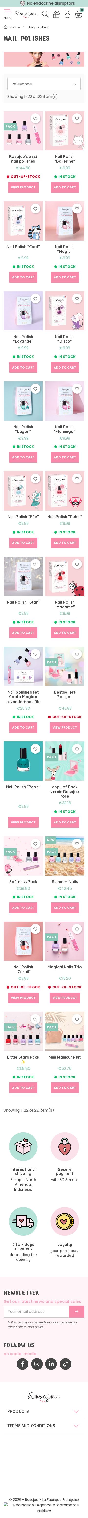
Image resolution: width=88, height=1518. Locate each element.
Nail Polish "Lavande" (23, 339)
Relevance (21, 84)
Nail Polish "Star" (23, 602)
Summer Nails (65, 882)
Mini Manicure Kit (65, 1057)
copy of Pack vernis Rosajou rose (64, 792)
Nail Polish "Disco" (65, 339)
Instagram (37, 1364)
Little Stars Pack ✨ (23, 1059)
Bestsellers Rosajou (65, 694)
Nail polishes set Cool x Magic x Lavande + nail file (23, 697)
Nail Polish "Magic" (65, 249)
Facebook (22, 1364)
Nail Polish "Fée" (23, 516)
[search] (45, 14)
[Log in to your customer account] (67, 14)
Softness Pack (23, 882)
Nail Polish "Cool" (23, 246)
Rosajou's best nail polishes (23, 159)
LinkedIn (51, 1364)
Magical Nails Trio (65, 967)
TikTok (65, 1364)
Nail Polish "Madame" (65, 604)
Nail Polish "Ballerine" (65, 159)
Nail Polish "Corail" (23, 969)
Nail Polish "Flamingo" (65, 429)
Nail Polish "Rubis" (64, 516)
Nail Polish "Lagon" (23, 429)
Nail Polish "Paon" (23, 787)
